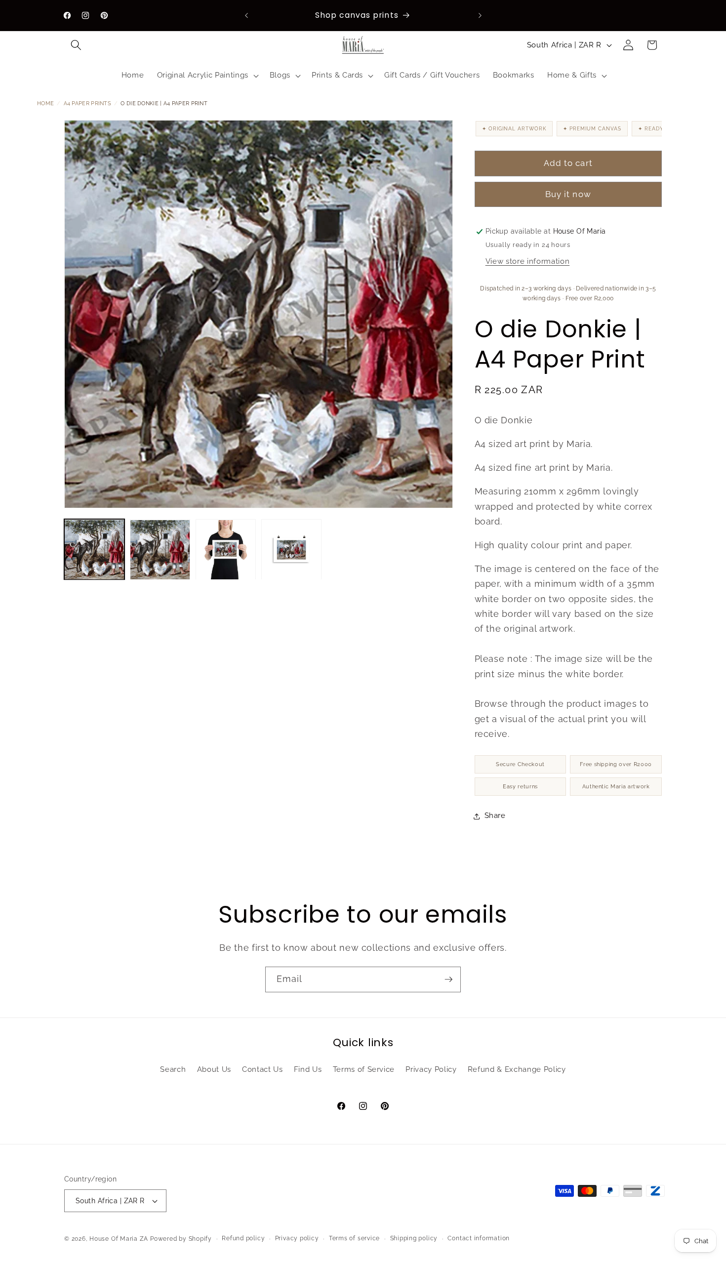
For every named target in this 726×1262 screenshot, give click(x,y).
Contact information (478, 1238)
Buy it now (568, 195)
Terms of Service (364, 1069)
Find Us (308, 1069)
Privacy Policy (430, 1069)
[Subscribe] (448, 979)
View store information (527, 261)
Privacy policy (297, 1238)
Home (45, 103)
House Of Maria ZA (118, 1238)
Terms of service (354, 1238)
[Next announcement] (480, 15)
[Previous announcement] (246, 15)
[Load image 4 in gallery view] (291, 550)
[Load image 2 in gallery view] (160, 550)
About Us (214, 1069)
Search (173, 1069)
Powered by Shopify (181, 1238)
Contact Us (262, 1069)
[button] (76, 45)
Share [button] (495, 816)
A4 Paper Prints (88, 103)
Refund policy (243, 1238)
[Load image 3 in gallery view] (226, 550)
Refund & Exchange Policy (517, 1069)
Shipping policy (414, 1238)
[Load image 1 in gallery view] (94, 550)
